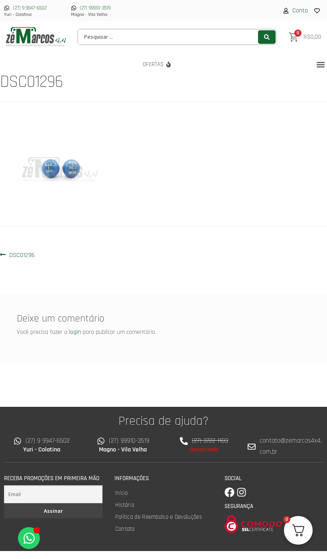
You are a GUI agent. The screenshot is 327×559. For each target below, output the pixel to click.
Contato (125, 529)
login (75, 332)
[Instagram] (241, 492)
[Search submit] (267, 37)
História (124, 505)
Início (121, 493)
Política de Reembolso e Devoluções (158, 517)
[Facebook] (229, 492)
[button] (320, 64)
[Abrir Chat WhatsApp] (29, 538)
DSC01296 (22, 254)
